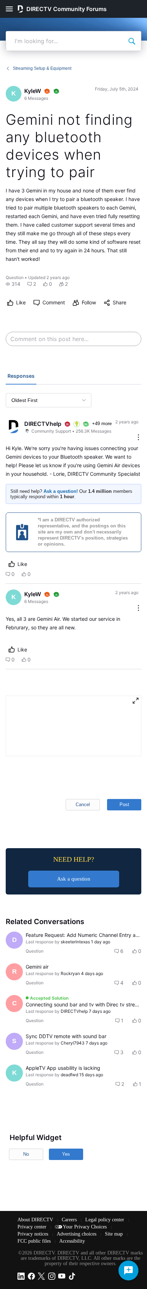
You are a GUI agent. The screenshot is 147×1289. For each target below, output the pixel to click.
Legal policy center (105, 1219)
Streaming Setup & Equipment (42, 68)
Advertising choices (77, 1234)
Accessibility (72, 1241)
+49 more (102, 423)
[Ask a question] (128, 1270)
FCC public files (34, 1241)
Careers (70, 1219)
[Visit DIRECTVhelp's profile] (13, 426)
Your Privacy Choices (85, 1226)
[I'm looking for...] (132, 41)
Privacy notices (33, 1234)
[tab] (21, 377)
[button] (13, 284)
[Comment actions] (138, 437)
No (26, 1154)
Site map (114, 1234)
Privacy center (32, 1226)
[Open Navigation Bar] (11, 8)
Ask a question (73, 879)
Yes (66, 1154)
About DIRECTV (36, 1219)
